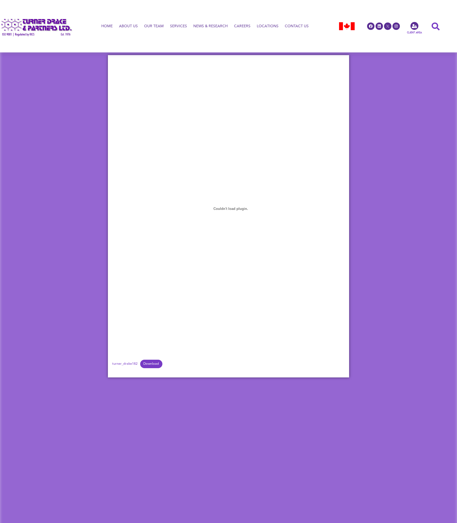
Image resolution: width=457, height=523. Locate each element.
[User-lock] (414, 26)
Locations (267, 26)
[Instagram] (396, 26)
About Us (128, 26)
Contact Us (297, 26)
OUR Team (154, 26)
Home (107, 26)
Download (151, 363)
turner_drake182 (125, 363)
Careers (242, 26)
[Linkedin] (379, 26)
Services (178, 26)
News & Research (210, 26)
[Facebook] (370, 26)
